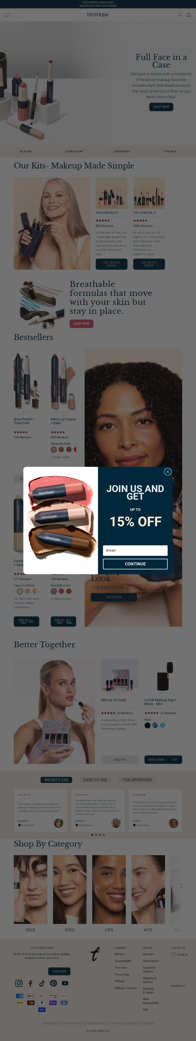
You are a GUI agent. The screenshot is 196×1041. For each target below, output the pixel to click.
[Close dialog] (167, 471)
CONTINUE (135, 564)
